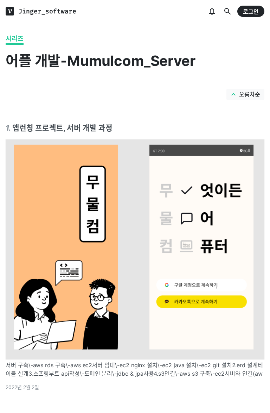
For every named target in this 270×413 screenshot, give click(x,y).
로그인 (251, 11)
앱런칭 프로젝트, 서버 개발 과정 (62, 127)
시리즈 (15, 38)
